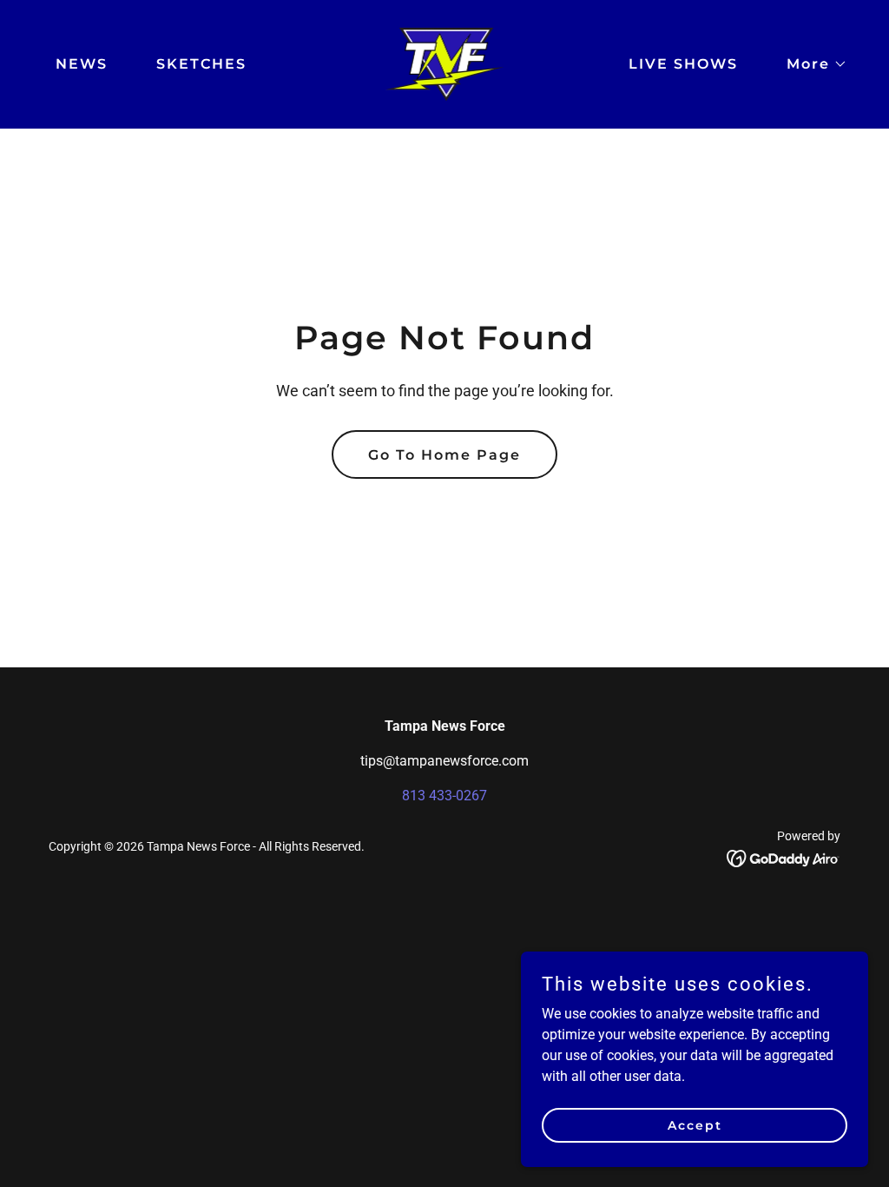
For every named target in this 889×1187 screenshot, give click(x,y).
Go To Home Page (444, 455)
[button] (810, 64)
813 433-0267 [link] (444, 795)
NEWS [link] (82, 64)
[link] (445, 63)
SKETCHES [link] (201, 64)
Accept (695, 1124)
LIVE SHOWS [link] (683, 64)
